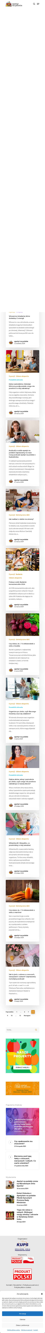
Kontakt (35, 1330)
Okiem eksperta (22, 376)
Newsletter (17, 1285)
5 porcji (12, 376)
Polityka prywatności (26, 1330)
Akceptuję (22, 1314)
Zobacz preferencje (22, 1325)
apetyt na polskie (21, 341)
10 (11, 1015)
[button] (42, 1294)
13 (20, 1015)
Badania (19, 574)
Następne (27, 1015)
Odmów (22, 1319)
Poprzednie (9, 1012)
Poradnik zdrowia (16, 380)
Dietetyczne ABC (23, 515)
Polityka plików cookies (13, 1330)
